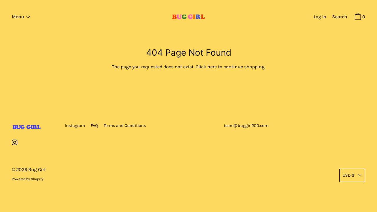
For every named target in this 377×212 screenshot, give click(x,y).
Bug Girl (36, 169)
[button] (339, 17)
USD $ (348, 175)
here (212, 66)
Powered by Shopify (27, 179)
